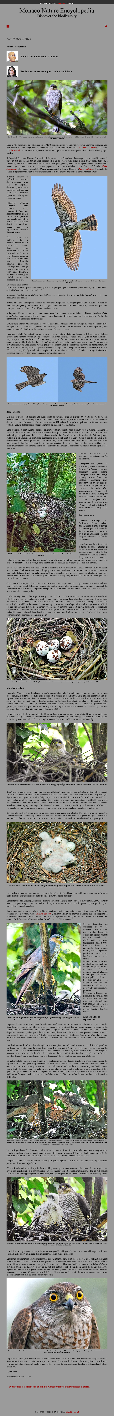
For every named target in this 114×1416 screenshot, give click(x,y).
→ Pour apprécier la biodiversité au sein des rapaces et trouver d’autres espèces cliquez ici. (48, 1386)
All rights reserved (72, 1412)
